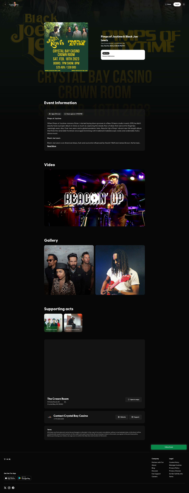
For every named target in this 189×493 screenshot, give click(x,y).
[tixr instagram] (9, 488)
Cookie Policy (174, 462)
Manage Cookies (175, 465)
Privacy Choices (175, 471)
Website (123, 417)
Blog (153, 468)
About (154, 465)
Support (136, 417)
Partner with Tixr (158, 462)
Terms (171, 476)
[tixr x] (5, 488)
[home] (7, 459)
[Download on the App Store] (10, 478)
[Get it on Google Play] (24, 478)
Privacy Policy (174, 468)
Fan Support (156, 474)
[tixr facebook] (13, 488)
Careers (154, 476)
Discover (155, 471)
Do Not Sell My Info (176, 474)
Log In (177, 4)
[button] (5, 4)
